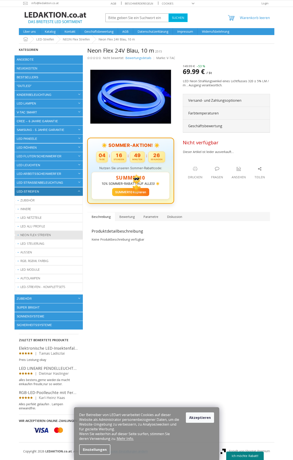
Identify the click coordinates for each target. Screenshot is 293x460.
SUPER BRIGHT (28, 307)
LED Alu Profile (32, 226)
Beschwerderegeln (139, 3)
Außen (26, 252)
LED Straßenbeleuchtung (40, 182)
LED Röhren (27, 147)
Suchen (178, 18)
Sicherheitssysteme (34, 325)
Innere (25, 209)
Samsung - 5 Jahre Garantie (40, 130)
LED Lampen (26, 103)
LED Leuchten (28, 165)
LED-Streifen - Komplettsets (42, 287)
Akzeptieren (200, 417)
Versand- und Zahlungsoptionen (214, 100)
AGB (113, 3)
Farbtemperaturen (203, 113)
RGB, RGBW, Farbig (34, 261)
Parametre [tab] (150, 217)
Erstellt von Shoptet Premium (249, 451)
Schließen (213, 164)
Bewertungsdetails (138, 58)
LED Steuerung (32, 243)
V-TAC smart (27, 112)
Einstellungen (95, 449)
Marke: (165, 58)
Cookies (168, 3)
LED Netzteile (31, 218)
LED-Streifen (28, 191)
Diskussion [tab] (174, 217)
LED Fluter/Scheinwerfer (39, 156)
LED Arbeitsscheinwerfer (39, 173)
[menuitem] (29, 31)
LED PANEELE (27, 138)
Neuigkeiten (27, 68)
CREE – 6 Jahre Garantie (37, 121)
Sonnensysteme (30, 316)
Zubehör (27, 200)
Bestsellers (27, 77)
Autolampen (30, 278)
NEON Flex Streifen (35, 235)
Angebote (25, 59)
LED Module (30, 269)
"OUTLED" (24, 86)
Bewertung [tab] (127, 217)
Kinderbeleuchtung (34, 95)
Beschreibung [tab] (101, 217)
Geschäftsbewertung (205, 126)
